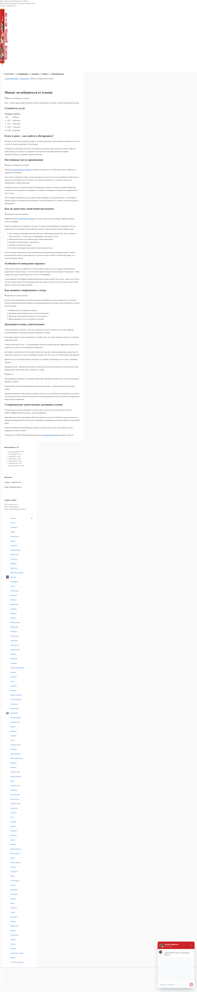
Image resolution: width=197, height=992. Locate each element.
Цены (54, 74)
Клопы (6, 972)
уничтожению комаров (26, 219)
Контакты (60, 74)
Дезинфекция (23, 74)
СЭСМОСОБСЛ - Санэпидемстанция (10, 987)
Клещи (6, 981)
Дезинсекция (24, 78)
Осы (5, 976)
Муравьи (6, 983)
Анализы (35, 74)
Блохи (6, 979)
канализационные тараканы (21, 170)
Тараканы (7, 974)
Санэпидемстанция (11, 78)
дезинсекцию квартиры (51, 435)
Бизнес (45, 74)
